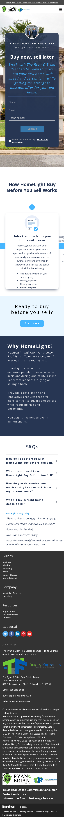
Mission (6, 565)
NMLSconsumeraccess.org (21, 535)
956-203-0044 (17, 689)
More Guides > (9, 578)
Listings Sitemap (12, 814)
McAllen (6, 561)
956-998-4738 (23, 695)
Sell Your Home (10, 614)
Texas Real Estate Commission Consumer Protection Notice (32, 2)
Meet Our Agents (11, 593)
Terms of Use (9, 811)
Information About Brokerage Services (27, 798)
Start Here (32, 323)
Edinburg (7, 568)
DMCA (54, 811)
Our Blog (7, 596)
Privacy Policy (26, 811)
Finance (6, 617)
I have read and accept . (30, 141)
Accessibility (41, 811)
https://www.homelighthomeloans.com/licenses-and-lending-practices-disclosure (34, 542)
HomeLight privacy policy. (18, 513)
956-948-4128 (23, 701)
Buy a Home (8, 611)
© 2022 (23, 807)
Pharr (5, 571)
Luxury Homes (9, 574)
